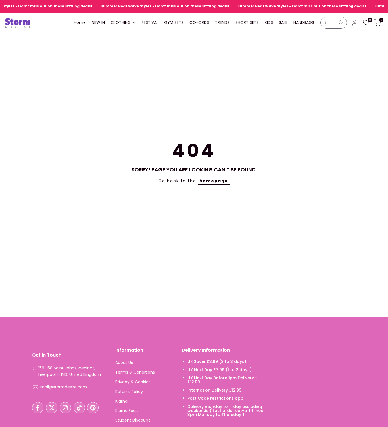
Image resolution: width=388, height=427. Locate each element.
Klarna (121, 401)
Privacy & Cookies (133, 382)
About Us (124, 362)
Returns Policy (129, 391)
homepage (213, 181)
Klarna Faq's (127, 410)
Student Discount (132, 420)
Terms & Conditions (135, 372)
